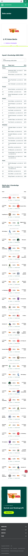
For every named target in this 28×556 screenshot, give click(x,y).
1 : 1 (14, 248)
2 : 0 (14, 298)
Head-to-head (17, 200)
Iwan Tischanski (11, 83)
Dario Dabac (11, 101)
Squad (4, 59)
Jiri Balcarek (11, 149)
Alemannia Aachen (24, 282)
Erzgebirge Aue (5, 214)
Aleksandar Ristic (12, 70)
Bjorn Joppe (11, 131)
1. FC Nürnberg (5, 290)
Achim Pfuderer (12, 103)
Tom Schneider (11, 140)
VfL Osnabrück (23, 298)
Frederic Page (11, 119)
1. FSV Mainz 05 (5, 197)
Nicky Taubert (11, 176)
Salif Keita (10, 171)
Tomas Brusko (11, 152)
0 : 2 (14, 315)
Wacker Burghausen (24, 332)
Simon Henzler (11, 89)
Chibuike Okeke (12, 127)
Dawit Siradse (11, 156)
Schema (11, 200)
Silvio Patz (10, 147)
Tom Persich (11, 122)
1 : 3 (14, 408)
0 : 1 (14, 206)
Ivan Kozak (10, 110)
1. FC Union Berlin (24, 198)
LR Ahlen (24, 315)
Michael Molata (11, 107)
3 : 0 (14, 223)
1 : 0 (14, 231)
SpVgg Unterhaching (4, 248)
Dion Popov (11, 167)
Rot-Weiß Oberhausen (4, 307)
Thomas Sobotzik (12, 143)
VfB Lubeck (24, 239)
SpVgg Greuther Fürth (23, 223)
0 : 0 (14, 307)
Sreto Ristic (11, 173)
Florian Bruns (11, 138)
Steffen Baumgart (12, 163)
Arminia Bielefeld (24, 274)
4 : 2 (14, 425)
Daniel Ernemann (12, 115)
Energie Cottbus (23, 206)
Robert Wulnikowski (13, 94)
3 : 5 (14, 433)
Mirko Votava (11, 74)
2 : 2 (14, 256)
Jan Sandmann (11, 112)
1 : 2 (14, 239)
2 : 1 (14, 197)
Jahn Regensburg (24, 257)
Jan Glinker (10, 91)
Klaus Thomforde (12, 79)
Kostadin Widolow (12, 134)
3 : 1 (14, 400)
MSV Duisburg (4, 231)
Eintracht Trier (23, 408)
